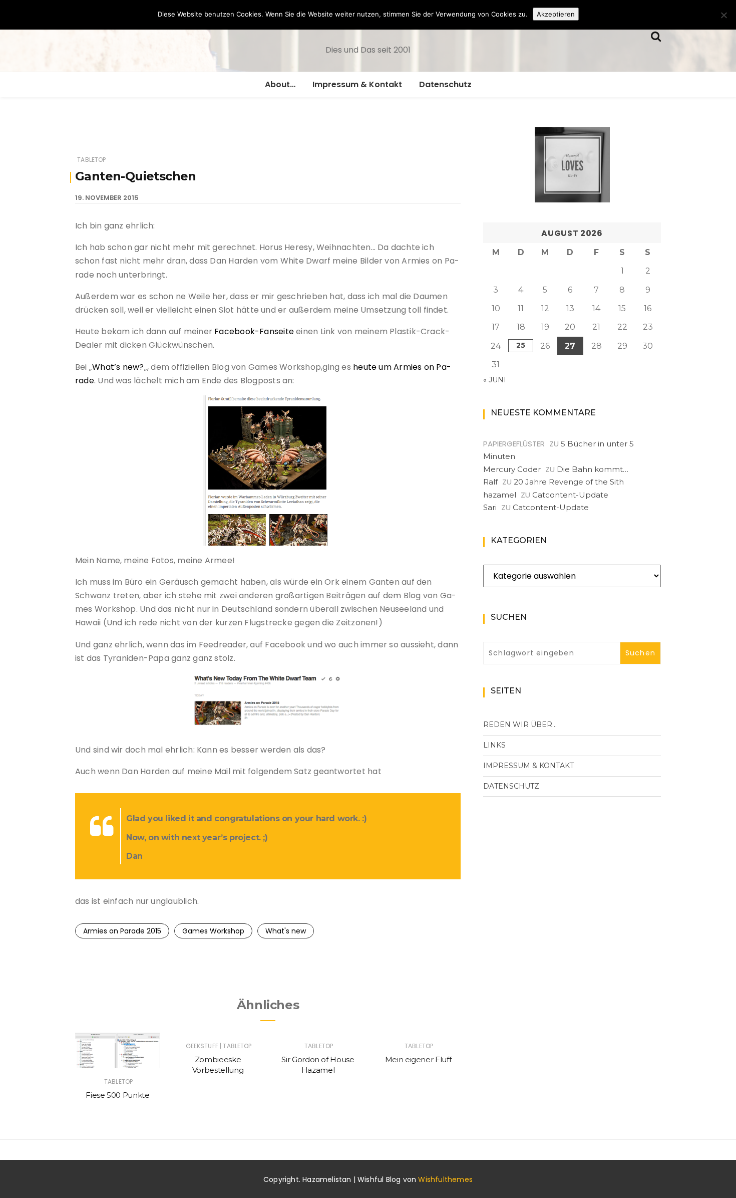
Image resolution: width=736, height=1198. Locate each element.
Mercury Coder (512, 469)
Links (494, 745)
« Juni (494, 379)
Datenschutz (445, 84)
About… (280, 84)
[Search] (656, 35)
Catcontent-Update (570, 495)
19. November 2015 (107, 197)
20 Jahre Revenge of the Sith (569, 482)
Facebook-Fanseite (254, 331)
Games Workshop (213, 931)
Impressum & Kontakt (357, 84)
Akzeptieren (556, 14)
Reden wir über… (520, 724)
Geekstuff (202, 1046)
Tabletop (91, 159)
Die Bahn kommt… (592, 469)
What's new (285, 931)
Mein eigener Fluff (418, 1059)
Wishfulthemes (445, 1179)
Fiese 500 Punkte (117, 1095)
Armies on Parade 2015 (122, 931)
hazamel (499, 495)
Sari (490, 507)
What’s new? (118, 367)
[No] (723, 15)
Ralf (490, 482)
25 (520, 345)
